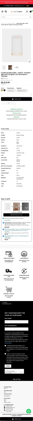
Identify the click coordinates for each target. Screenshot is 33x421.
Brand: (2, 78)
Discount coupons (7, 402)
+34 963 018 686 (8, 406)
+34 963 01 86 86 (9, 5)
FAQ (5, 392)
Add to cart (18, 99)
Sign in (5, 399)
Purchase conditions (7, 394)
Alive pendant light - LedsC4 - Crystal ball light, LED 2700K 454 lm (17, 236)
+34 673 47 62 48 (9, 408)
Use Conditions (7, 396)
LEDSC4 (6, 78)
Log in (5, 401)
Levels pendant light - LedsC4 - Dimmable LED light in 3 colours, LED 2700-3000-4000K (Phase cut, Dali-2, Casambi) (18, 230)
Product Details (5, 128)
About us (5, 388)
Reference (3, 80)
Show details (7, 220)
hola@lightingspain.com (10, 407)
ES (28, 5)
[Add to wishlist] (8, 103)
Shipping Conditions (8, 393)
